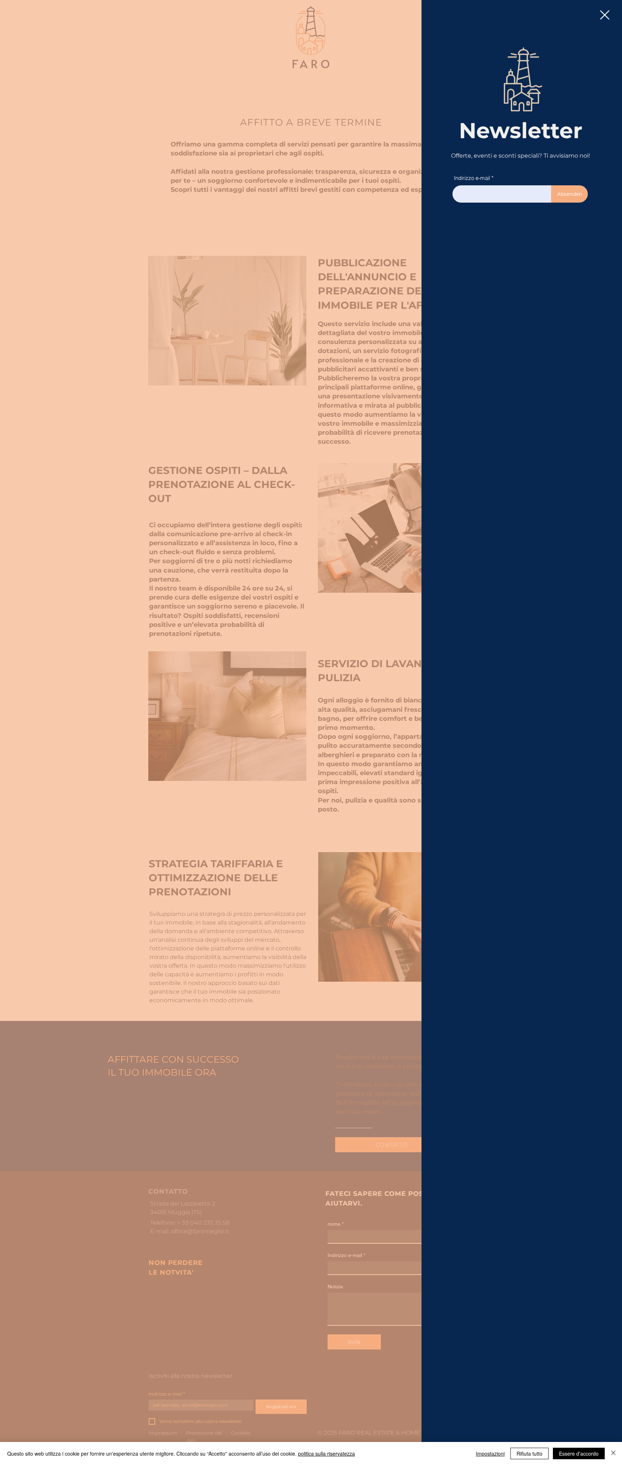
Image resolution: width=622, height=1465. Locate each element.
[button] (604, 15)
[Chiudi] (613, 1453)
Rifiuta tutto (529, 1453)
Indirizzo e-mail (472, 178)
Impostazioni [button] (490, 1453)
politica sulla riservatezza (326, 1453)
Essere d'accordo (579, 1453)
